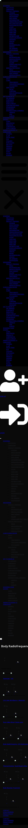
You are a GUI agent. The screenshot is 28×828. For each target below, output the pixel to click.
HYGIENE (12, 13)
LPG (12, 678)
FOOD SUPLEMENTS (15, 38)
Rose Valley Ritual (9, 722)
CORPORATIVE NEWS (12, 105)
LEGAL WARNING (8, 812)
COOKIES (6, 815)
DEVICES (11, 47)
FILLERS (11, 63)
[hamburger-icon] (0, 438)
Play (6, 684)
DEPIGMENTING (14, 20)
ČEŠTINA (9, 150)
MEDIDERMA (7, 52)
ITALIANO (9, 141)
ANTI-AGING (13, 18)
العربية (8, 135)
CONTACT (6, 810)
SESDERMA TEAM (8, 118)
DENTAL (11, 41)
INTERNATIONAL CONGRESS (15, 111)
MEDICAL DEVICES (14, 59)
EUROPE (11, 116)
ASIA (10, 114)
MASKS (11, 43)
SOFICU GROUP (11, 103)
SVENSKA (9, 148)
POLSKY (8, 153)
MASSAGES (12, 95)
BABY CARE (12, 32)
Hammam (6, 678)
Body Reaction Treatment (11, 788)
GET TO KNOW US (8, 96)
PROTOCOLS (10, 7)
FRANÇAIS (9, 146)
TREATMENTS (13, 82)
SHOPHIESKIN (13, 50)
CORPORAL (12, 91)
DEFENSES (12, 39)
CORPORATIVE (10, 127)
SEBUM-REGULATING (16, 22)
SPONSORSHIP (10, 107)
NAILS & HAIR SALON (15, 93)
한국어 (8, 151)
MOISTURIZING (14, 15)
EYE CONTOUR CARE (15, 23)
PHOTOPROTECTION (15, 25)
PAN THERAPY (13, 61)
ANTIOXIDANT (13, 16)
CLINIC (8, 80)
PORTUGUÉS (10, 143)
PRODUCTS (9, 125)
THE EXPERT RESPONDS (16, 84)
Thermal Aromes (8, 766)
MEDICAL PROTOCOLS (13, 68)
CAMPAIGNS (10, 9)
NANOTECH (10, 102)
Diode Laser (19, 722)
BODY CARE (12, 31)
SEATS (8, 79)
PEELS (11, 55)
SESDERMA (6, 6)
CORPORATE (10, 100)
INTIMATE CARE (14, 36)
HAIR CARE (12, 29)
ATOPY (11, 27)
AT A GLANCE (13, 86)
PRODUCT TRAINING (12, 11)
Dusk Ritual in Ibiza (21, 766)
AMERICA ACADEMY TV (10, 130)
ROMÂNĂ (9, 155)
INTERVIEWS (10, 109)
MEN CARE (12, 34)
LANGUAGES (7, 132)
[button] (14, 185)
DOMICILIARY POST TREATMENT (15, 65)
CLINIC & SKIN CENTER (10, 77)
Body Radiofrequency (10, 744)
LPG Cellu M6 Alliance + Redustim (14, 700)
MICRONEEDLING (14, 45)
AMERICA (12, 112)
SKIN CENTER (10, 87)
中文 (7, 139)
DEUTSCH (9, 144)
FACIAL (11, 89)
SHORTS (5, 119)
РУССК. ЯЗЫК (10, 137)
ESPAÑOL (9, 134)
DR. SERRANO (13, 48)
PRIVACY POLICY (8, 814)
